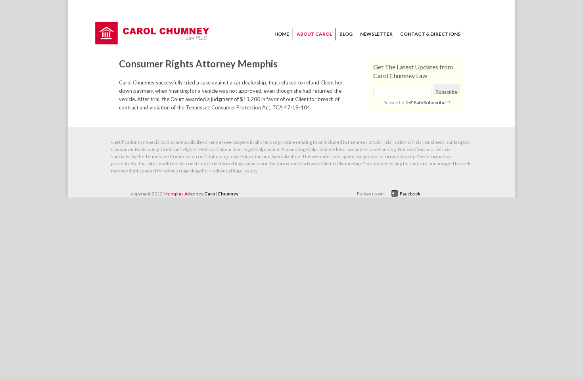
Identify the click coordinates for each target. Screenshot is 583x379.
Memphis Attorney (183, 194)
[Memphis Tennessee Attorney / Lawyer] (152, 42)
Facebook (410, 194)
